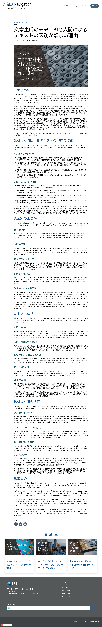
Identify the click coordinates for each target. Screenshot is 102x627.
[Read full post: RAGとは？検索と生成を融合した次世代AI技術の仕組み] (19, 547)
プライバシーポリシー (79, 621)
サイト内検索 (11, 604)
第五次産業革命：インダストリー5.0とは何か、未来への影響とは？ (50, 564)
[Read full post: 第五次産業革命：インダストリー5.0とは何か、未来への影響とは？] (51, 547)
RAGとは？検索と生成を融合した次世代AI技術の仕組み (18, 564)
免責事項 (86, 621)
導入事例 (66, 6)
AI (70, 558)
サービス (48, 6)
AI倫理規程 (91, 621)
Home (41, 6)
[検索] (92, 608)
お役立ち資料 (83, 6)
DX (7, 558)
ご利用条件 (70, 621)
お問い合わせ (66, 596)
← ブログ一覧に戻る (20, 22)
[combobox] (48, 608)
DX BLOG (57, 6)
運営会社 (97, 621)
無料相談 (94, 6)
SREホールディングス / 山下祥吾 (26, 41)
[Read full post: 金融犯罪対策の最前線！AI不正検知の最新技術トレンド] (82, 547)
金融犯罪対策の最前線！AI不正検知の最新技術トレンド (81, 564)
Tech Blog (74, 6)
